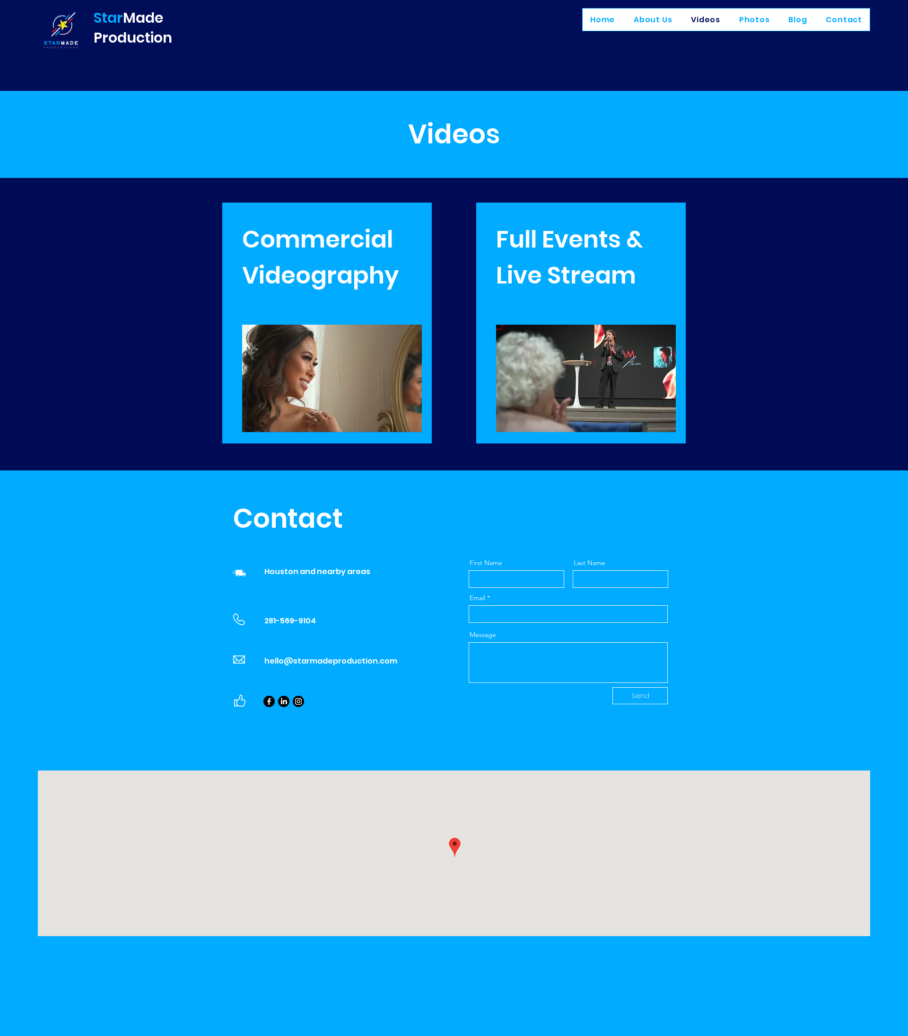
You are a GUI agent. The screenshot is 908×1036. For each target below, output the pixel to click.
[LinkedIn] (283, 701)
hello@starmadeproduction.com (330, 660)
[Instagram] (298, 701)
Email (477, 597)
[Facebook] (269, 701)
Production (133, 37)
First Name (486, 562)
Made (143, 18)
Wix (370, 1015)
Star (108, 18)
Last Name (589, 562)
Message (483, 634)
